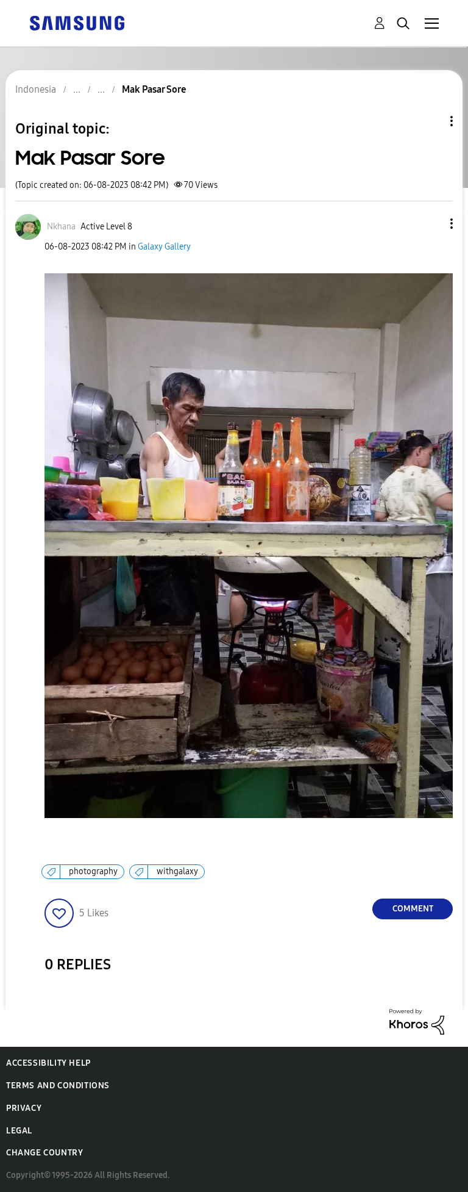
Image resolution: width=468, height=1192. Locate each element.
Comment (412, 908)
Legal (19, 1131)
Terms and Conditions (58, 1085)
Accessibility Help (48, 1063)
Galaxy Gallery (164, 247)
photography (93, 871)
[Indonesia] (76, 22)
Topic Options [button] (431, 121)
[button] (431, 223)
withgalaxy (177, 871)
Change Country (44, 1152)
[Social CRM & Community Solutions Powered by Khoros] (416, 1021)
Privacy (23, 1108)
